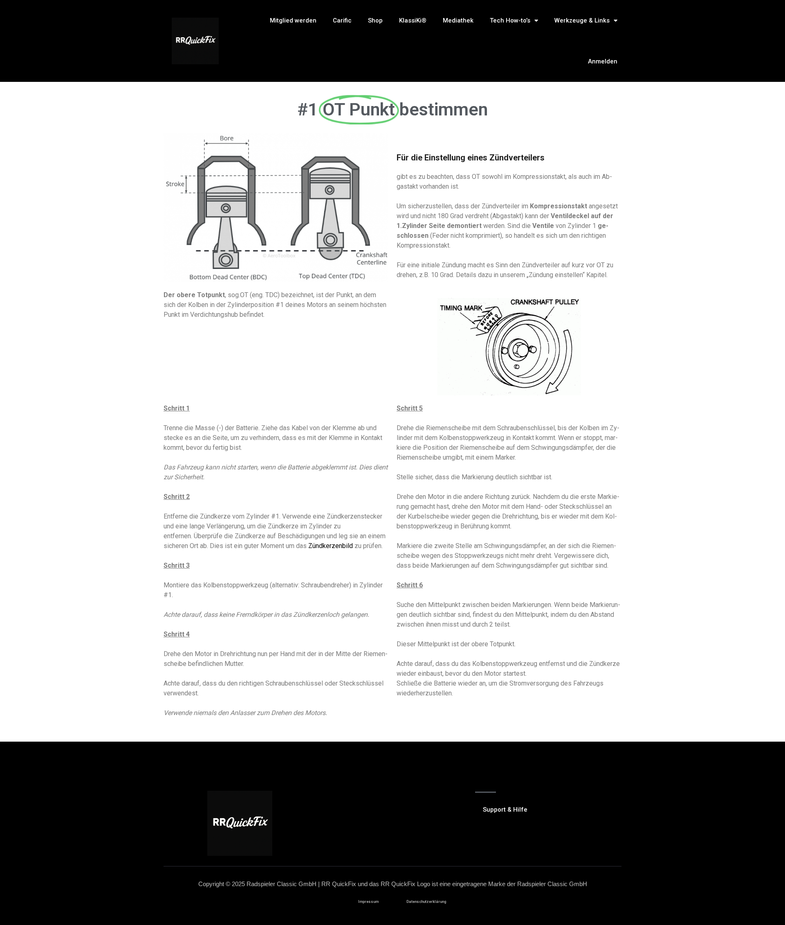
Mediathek (458, 20)
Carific (342, 20)
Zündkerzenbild (330, 546)
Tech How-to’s (510, 20)
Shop (375, 20)
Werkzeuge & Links (582, 20)
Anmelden (602, 61)
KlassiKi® (412, 20)
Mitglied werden (293, 20)
